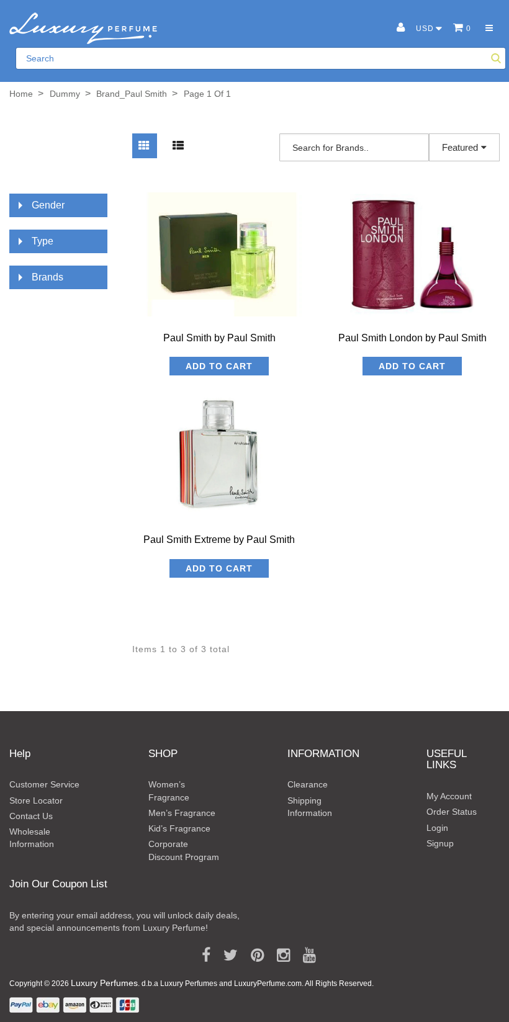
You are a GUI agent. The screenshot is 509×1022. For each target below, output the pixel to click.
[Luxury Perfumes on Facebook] (201, 956)
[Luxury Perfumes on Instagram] (279, 956)
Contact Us (31, 816)
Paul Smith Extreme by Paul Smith (219, 539)
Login (437, 828)
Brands (47, 277)
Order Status (451, 812)
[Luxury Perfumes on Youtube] (305, 956)
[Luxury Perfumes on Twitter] (226, 956)
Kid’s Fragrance (179, 828)
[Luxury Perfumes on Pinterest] (252, 956)
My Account (449, 796)
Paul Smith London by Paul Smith (412, 338)
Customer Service (44, 784)
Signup (440, 843)
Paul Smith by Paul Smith (219, 338)
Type (42, 241)
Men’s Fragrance (181, 813)
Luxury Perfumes (104, 983)
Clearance (307, 784)
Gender (48, 205)
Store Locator (36, 800)
